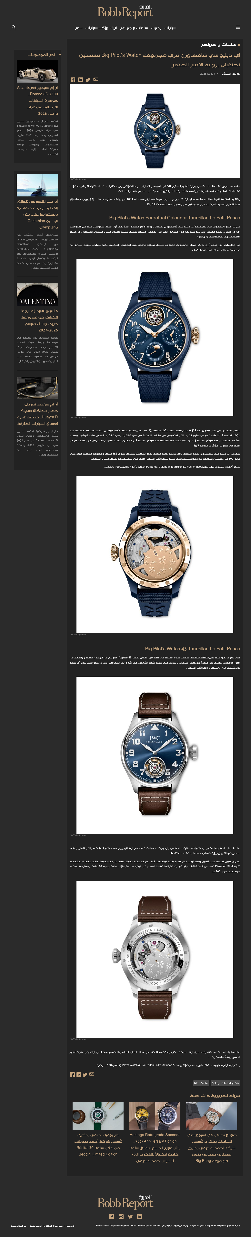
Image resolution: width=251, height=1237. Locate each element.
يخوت (156, 28)
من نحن (70, 1226)
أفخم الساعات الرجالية (225, 1083)
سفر (78, 28)
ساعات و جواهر (134, 28)
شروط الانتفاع (18, 1226)
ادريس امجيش (231, 73)
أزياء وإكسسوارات (101, 28)
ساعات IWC (201, 1083)
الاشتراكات (35, 1226)
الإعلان (48, 1226)
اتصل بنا (59, 1226)
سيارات (170, 28)
